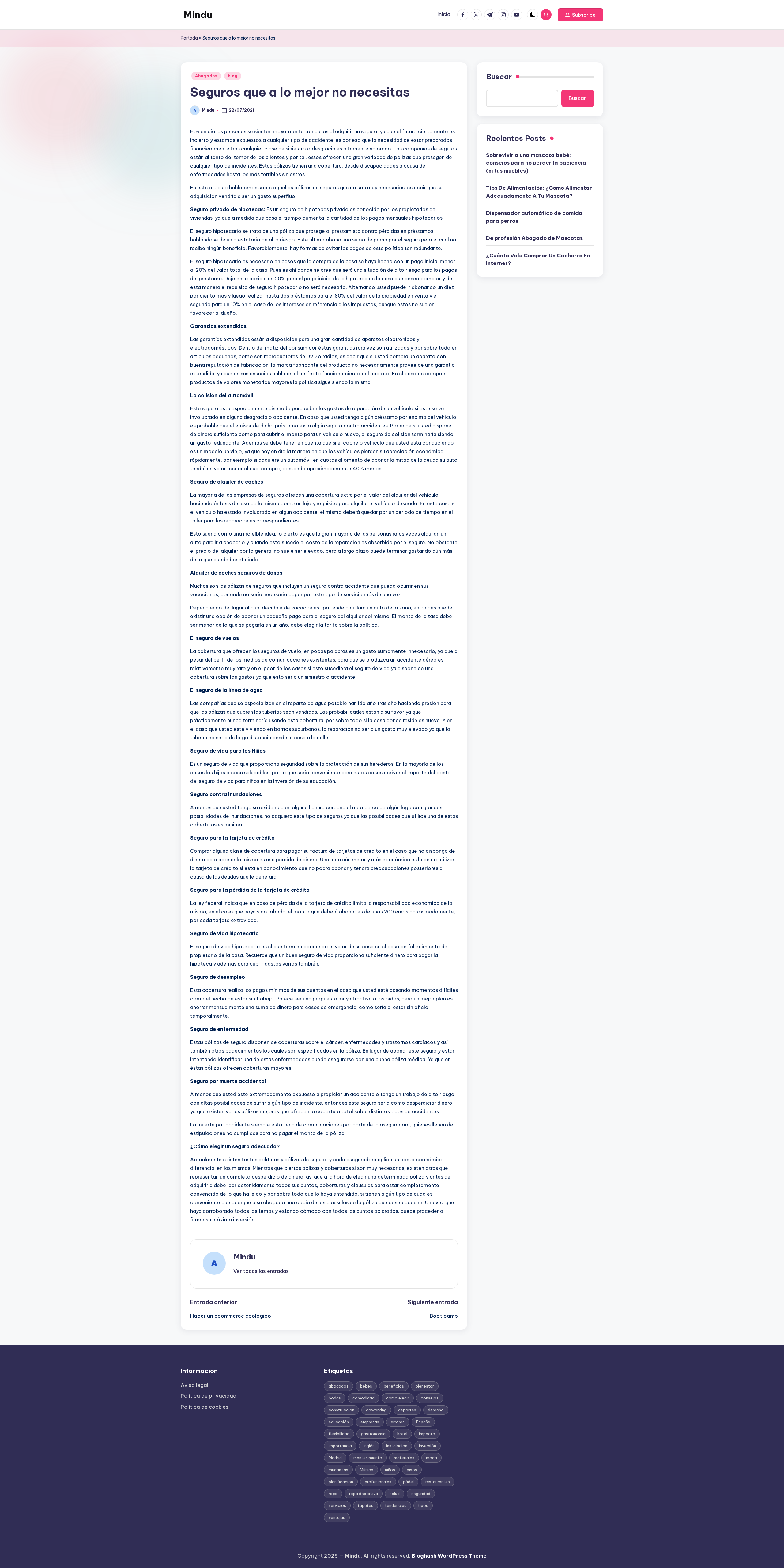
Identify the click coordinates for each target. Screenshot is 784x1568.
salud (395, 1493)
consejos (430, 1397)
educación (339, 1421)
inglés (369, 1445)
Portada (189, 38)
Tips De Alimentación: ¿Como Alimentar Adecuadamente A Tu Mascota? (539, 191)
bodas (335, 1397)
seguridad (420, 1493)
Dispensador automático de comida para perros (534, 217)
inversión (427, 1445)
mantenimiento (367, 1457)
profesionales (378, 1481)
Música (366, 1469)
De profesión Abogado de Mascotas (534, 238)
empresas (369, 1421)
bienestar (425, 1386)
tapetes (365, 1505)
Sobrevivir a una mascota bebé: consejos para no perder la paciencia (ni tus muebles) (536, 162)
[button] (580, 14)
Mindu (198, 15)
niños (390, 1469)
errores (398, 1421)
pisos (412, 1469)
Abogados (206, 76)
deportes (407, 1409)
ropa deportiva (363, 1493)
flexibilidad (339, 1433)
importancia (340, 1445)
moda (431, 1457)
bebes (366, 1386)
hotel (402, 1433)
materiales (404, 1457)
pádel (408, 1481)
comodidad (363, 1397)
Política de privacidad (208, 1395)
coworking (376, 1409)
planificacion (341, 1481)
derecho (436, 1409)
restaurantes (437, 1481)
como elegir (397, 1397)
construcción (341, 1409)
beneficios (394, 1386)
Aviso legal (194, 1385)
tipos (423, 1505)
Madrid (335, 1457)
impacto (427, 1433)
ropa (333, 1493)
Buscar (499, 76)
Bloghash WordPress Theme (449, 1555)
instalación (396, 1445)
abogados (339, 1386)
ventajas (337, 1517)
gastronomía (373, 1433)
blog (233, 76)
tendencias (395, 1505)
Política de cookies (204, 1406)
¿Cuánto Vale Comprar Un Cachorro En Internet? (538, 259)
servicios (337, 1505)
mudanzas (338, 1469)
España (423, 1421)
